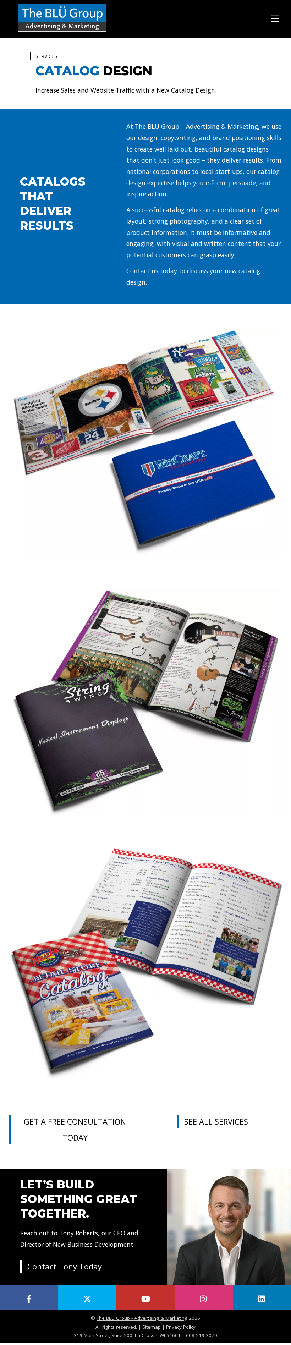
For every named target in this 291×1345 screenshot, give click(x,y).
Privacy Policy (181, 1327)
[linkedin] (262, 1297)
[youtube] (145, 1297)
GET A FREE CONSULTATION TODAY (75, 1129)
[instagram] (204, 1297)
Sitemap (151, 1327)
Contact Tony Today (64, 1266)
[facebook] (29, 1297)
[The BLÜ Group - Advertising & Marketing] (62, 32)
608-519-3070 (201, 1335)
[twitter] (87, 1297)
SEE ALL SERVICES (216, 1121)
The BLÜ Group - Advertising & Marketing (142, 1318)
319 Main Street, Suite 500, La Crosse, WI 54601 (127, 1335)
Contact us (142, 271)
